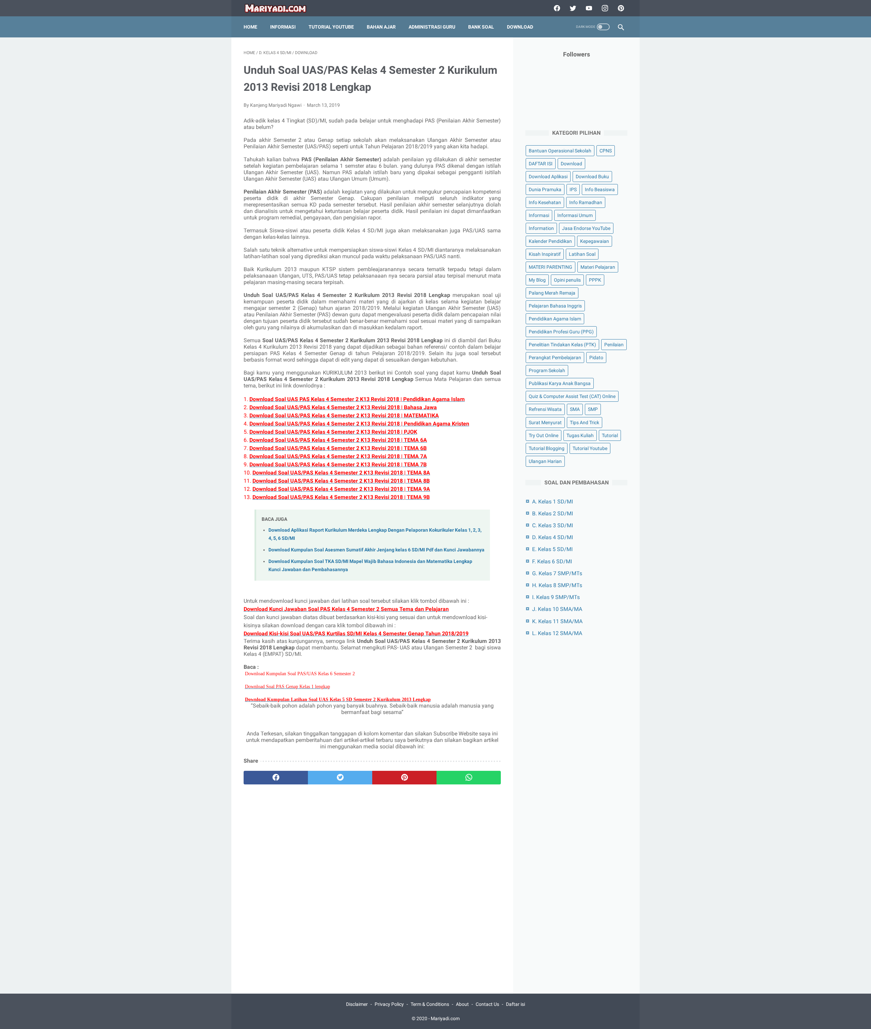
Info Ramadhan (585, 202)
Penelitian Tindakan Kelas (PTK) (562, 344)
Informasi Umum (575, 215)
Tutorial (610, 435)
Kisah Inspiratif (545, 254)
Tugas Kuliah (580, 435)
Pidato (596, 357)
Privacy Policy (389, 1004)
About (462, 1004)
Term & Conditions (430, 1004)
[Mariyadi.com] (280, 8)
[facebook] (556, 8)
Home (250, 27)
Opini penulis (567, 280)
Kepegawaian (594, 241)
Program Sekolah (547, 370)
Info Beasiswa (600, 189)
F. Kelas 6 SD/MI (552, 561)
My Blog (537, 280)
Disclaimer (357, 1004)
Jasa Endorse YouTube (586, 228)
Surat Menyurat (545, 422)
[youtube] (588, 8)
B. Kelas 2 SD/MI (552, 513)
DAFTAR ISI (541, 163)
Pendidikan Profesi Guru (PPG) (561, 331)
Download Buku (592, 176)
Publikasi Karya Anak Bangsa (560, 383)
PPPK (595, 280)
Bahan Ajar (381, 27)
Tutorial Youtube (590, 448)
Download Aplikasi (548, 176)
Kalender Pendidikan (550, 241)
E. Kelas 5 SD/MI (552, 549)
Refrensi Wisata (545, 409)
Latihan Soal (582, 254)
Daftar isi (515, 1004)
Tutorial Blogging (546, 448)
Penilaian (614, 344)
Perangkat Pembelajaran (555, 357)
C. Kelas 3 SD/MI (552, 525)
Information (541, 228)
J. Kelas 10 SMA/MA (557, 609)
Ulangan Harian (545, 461)
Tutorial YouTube (331, 27)
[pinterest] (620, 8)
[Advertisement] (372, 872)
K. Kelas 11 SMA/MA (557, 621)
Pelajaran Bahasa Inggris (555, 306)
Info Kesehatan (545, 202)
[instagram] (604, 8)
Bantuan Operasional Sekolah (560, 150)
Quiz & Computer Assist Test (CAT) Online (572, 396)
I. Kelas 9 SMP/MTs (556, 597)
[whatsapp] (469, 777)
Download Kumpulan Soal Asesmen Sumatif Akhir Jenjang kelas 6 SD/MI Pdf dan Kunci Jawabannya (376, 550)
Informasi (283, 27)
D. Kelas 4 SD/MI (552, 537)
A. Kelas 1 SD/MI (552, 501)
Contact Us (487, 1004)
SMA (575, 409)
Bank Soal (481, 27)
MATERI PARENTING (550, 267)
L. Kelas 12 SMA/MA (557, 633)
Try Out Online (543, 435)
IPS (573, 189)
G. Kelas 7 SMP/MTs (557, 573)
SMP (593, 409)
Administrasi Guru (432, 27)
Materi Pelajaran (597, 267)
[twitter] (572, 8)
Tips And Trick (584, 422)
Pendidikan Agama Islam (555, 318)
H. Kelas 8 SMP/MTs (557, 585)
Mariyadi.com (445, 1018)
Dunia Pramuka (545, 189)
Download (520, 27)
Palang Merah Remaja (552, 293)
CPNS (605, 150)
